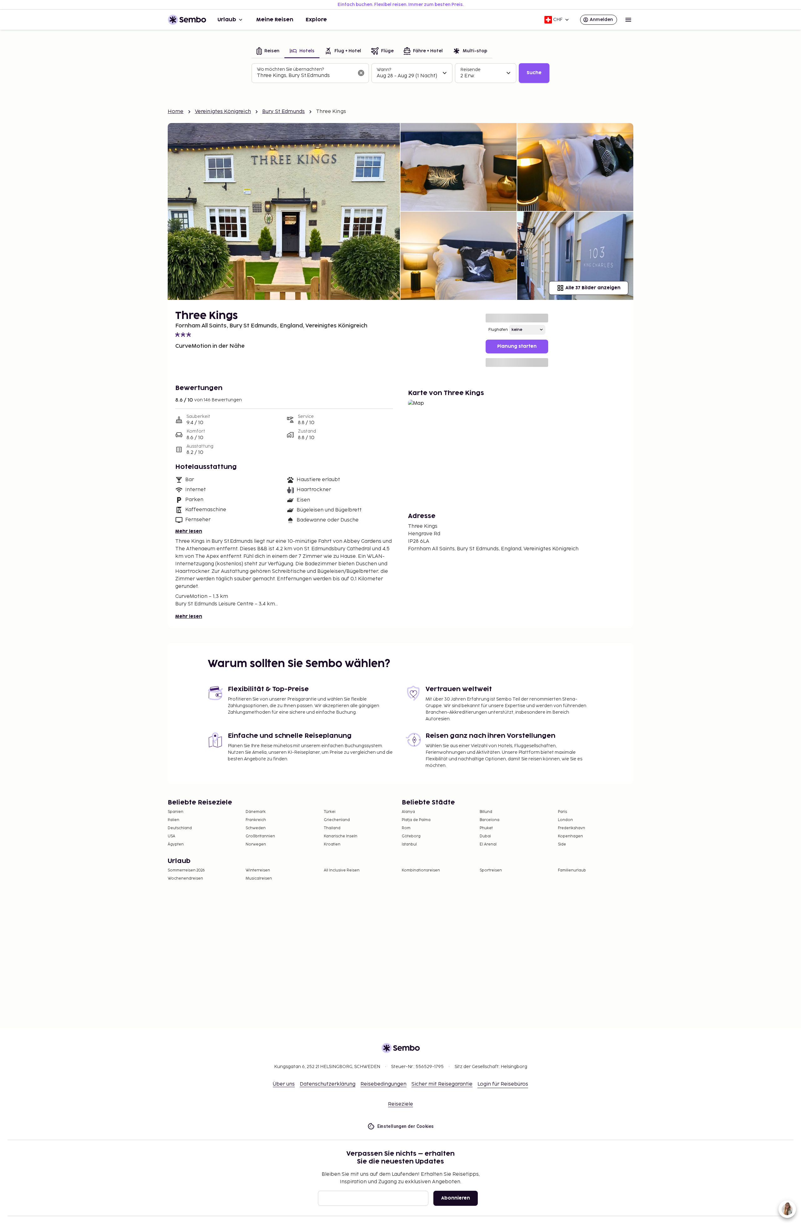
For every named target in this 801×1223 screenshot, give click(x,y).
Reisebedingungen (383, 1084)
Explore (316, 19)
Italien (173, 820)
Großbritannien (260, 836)
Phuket (486, 828)
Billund (486, 811)
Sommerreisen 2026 (186, 870)
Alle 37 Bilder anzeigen (592, 288)
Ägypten (176, 844)
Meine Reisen (274, 19)
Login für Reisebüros (502, 1084)
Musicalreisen (259, 878)
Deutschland (180, 828)
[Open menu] (628, 20)
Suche (534, 73)
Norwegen (256, 844)
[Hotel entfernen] (361, 73)
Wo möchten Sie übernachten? (290, 69)
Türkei (329, 811)
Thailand (332, 828)
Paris (562, 811)
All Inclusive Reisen (342, 870)
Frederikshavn (571, 828)
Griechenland (337, 820)
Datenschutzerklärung (327, 1084)
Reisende (470, 69)
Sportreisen (491, 870)
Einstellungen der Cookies (405, 1126)
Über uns (284, 1084)
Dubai (485, 836)
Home (176, 112)
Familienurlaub (572, 870)
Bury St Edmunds (283, 112)
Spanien (175, 811)
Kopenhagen (570, 836)
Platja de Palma (416, 820)
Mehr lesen (188, 531)
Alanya (408, 811)
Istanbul (409, 844)
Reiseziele (400, 1104)
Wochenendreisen (185, 878)
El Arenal (488, 844)
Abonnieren (455, 1198)
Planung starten (517, 346)
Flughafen (498, 329)
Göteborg (411, 836)
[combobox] (305, 76)
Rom (406, 828)
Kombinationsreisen (421, 870)
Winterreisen (258, 870)
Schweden (256, 828)
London (565, 820)
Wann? (384, 69)
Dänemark (256, 811)
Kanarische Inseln (340, 836)
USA (171, 836)
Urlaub (226, 19)
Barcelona (489, 820)
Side (562, 844)
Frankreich (256, 820)
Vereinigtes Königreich (223, 112)
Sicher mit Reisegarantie (441, 1084)
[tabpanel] (400, 73)
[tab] (268, 51)
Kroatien (332, 844)
